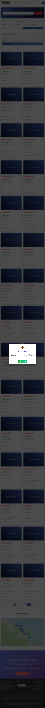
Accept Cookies (23, 361)
